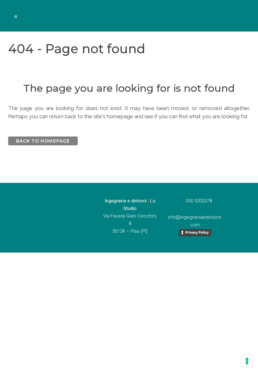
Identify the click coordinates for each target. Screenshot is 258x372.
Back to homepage (43, 141)
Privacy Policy (197, 232)
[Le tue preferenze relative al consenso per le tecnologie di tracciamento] (247, 361)
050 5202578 (197, 201)
